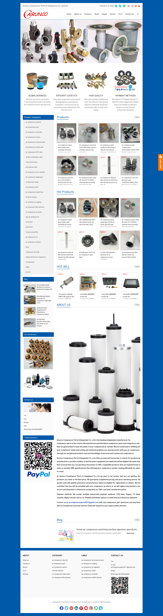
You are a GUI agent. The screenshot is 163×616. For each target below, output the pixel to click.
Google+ (71, 608)
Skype (101, 608)
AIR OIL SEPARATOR (32, 217)
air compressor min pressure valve (93, 560)
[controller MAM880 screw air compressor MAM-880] (109, 282)
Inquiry (104, 14)
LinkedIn (76, 608)
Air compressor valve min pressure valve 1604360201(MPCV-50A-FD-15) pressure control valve (130, 180)
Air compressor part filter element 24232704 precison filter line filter (130, 255)
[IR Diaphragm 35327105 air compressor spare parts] (88, 240)
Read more (130, 533)
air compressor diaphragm (34, 177)
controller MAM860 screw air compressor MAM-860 (86, 295)
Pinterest (81, 608)
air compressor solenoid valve (35, 142)
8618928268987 (37, 429)
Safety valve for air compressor (36, 257)
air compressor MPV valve (34, 152)
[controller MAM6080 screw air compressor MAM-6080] (130, 282)
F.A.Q (120, 14)
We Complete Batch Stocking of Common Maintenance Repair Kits (44, 287)
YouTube (86, 608)
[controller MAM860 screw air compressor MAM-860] (87, 282)
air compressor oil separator (91, 567)
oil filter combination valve (34, 157)
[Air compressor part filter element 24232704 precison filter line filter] (130, 240)
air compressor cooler (89, 571)
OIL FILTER (29, 222)
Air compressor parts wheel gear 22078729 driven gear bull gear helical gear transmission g (108, 222)
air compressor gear (32, 127)
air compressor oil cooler (34, 212)
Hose (27, 247)
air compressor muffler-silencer (92, 577)
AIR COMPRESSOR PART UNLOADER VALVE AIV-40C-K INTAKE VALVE (87, 222)
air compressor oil (31, 237)
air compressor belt (32, 187)
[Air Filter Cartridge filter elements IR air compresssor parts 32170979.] (109, 240)
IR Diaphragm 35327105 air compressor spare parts (87, 255)
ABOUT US (63, 304)
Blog (60, 520)
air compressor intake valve (34, 147)
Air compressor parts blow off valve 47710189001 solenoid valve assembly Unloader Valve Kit (87, 180)
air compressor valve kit (33, 122)
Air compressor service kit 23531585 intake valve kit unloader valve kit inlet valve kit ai (87, 147)
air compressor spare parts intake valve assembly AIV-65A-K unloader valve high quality (65, 147)
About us (78, 14)
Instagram (91, 608)
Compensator (30, 262)
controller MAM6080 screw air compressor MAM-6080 (130, 295)
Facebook (61, 608)
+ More (137, 117)
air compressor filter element (35, 207)
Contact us (104, 6)
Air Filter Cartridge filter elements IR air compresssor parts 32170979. (107, 255)
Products (88, 14)
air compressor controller (34, 132)
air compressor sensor (33, 137)
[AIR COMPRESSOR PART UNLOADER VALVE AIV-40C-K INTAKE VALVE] (88, 207)
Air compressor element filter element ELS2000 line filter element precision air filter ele (108, 180)
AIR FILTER (29, 227)
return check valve (31, 162)
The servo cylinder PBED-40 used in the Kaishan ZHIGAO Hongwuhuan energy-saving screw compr (66, 295)
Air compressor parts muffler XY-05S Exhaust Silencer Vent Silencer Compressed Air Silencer (108, 147)
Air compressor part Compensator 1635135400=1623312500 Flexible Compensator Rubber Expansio (130, 147)
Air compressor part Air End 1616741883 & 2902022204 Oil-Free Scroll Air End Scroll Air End (65, 180)
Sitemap (25, 574)
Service (113, 14)
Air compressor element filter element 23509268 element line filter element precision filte (66, 255)
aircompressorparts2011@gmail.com (123, 567)
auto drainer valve (31, 167)
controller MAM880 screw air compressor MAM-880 (108, 295)
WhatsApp (96, 608)
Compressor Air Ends (32, 252)
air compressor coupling (33, 202)
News (97, 14)
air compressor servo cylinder (35, 172)
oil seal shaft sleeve (32, 182)
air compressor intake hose (34, 192)
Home (69, 14)
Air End (28, 272)
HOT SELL (63, 266)
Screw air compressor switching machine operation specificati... (107, 529)
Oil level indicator (31, 197)
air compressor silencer (33, 242)
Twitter (66, 608)
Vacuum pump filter (32, 232)
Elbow (27, 267)
